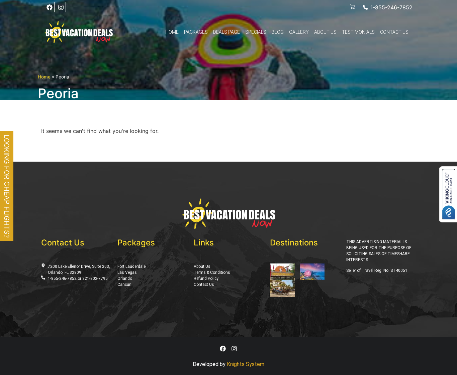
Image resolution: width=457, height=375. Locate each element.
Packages (196, 32)
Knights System (245, 364)
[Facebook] (49, 7)
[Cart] (352, 7)
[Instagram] (61, 7)
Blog (278, 32)
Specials (255, 32)
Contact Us (394, 32)
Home (172, 32)
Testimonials (358, 32)
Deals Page (226, 32)
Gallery (299, 32)
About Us (325, 32)
